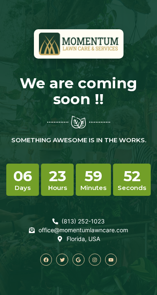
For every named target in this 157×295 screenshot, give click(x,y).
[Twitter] (62, 260)
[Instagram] (95, 260)
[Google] (78, 260)
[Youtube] (111, 260)
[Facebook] (46, 260)
